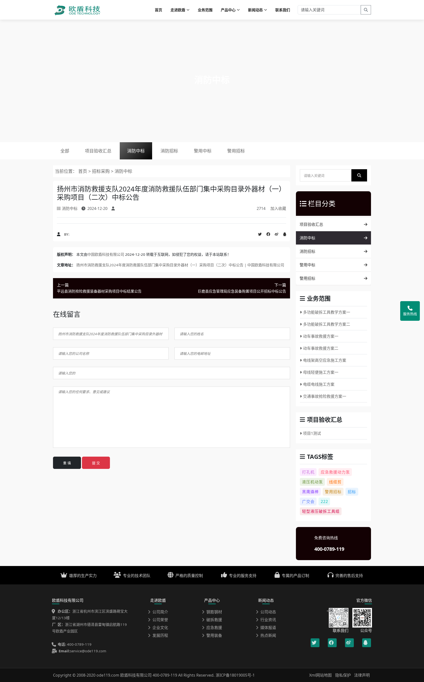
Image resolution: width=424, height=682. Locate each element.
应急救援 (214, 627)
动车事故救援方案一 (320, 336)
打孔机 (308, 472)
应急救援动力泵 (335, 472)
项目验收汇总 (98, 151)
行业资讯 (268, 619)
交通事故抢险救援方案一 (324, 396)
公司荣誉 (160, 619)
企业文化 (160, 627)
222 (324, 501)
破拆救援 (214, 619)
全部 (64, 151)
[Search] (366, 9)
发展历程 (160, 635)
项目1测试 (312, 433)
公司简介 (160, 612)
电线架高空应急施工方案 (324, 360)
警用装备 (214, 635)
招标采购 (101, 171)
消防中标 (136, 151)
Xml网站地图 (321, 675)
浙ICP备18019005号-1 (235, 675)
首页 (158, 9)
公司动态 (268, 612)
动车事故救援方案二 (320, 348)
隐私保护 (343, 675)
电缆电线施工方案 (318, 384)
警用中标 (203, 151)
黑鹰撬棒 (310, 491)
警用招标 (236, 151)
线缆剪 (335, 482)
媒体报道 (268, 627)
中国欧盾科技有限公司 (105, 254)
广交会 (308, 501)
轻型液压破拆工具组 (321, 511)
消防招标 (169, 151)
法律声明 (362, 675)
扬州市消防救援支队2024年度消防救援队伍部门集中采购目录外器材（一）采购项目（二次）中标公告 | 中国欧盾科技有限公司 (180, 264)
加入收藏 (278, 208)
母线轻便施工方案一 (320, 372)
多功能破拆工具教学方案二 (326, 324)
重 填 (67, 463)
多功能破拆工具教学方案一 (326, 312)
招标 (352, 491)
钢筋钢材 (214, 612)
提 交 (96, 463)
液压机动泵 (312, 482)
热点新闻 (268, 635)
